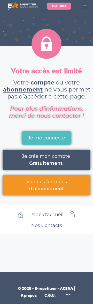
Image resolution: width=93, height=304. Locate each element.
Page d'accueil (46, 214)
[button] (85, 6)
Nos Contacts (46, 225)
